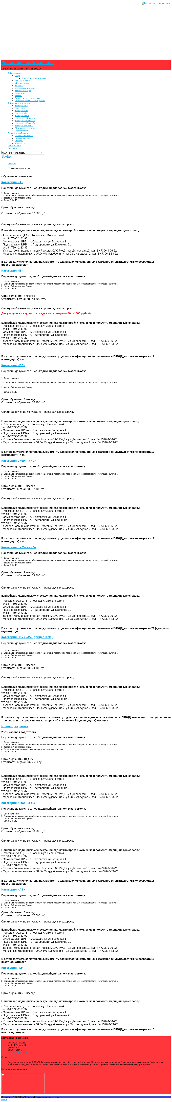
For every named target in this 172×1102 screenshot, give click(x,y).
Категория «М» (12, 967)
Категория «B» (12, 270)
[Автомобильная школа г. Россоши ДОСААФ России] (86, 28)
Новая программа (14, 726)
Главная (12, 164)
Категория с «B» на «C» (18, 460)
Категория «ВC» (13, 365)
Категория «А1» (13, 889)
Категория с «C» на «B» (18, 803)
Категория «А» (12, 182)
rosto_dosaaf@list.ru (17, 1052)
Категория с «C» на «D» (18, 547)
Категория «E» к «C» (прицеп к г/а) (27, 637)
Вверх (4, 1099)
